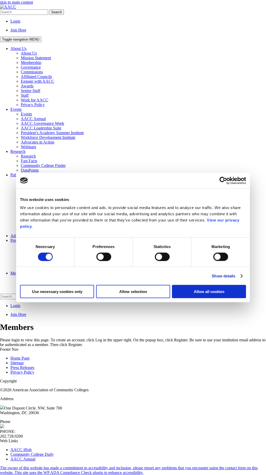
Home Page (20, 358)
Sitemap (17, 363)
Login (15, 21)
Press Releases (22, 367)
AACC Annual (22, 459)
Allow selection (133, 291)
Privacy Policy (22, 372)
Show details (223, 276)
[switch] (103, 256)
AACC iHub (21, 449)
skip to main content (16, 2)
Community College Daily (32, 454)
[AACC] (8, 7)
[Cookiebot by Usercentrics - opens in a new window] (223, 180)
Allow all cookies (209, 291)
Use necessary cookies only (57, 291)
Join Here (18, 30)
